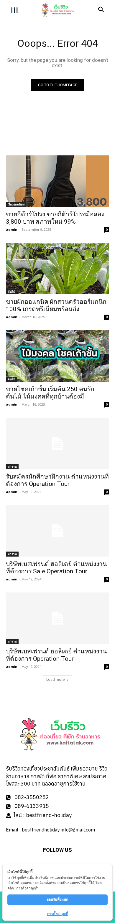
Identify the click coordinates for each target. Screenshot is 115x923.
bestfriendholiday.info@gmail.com (58, 830)
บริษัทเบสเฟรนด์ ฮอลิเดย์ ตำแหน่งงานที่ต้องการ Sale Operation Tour (56, 567)
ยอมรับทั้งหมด (57, 899)
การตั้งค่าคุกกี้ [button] (57, 914)
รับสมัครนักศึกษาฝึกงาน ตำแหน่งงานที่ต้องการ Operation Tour (57, 480)
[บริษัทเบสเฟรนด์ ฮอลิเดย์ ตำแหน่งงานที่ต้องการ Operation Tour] (57, 618)
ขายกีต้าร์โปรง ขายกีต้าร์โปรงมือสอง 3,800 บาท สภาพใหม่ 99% (55, 218)
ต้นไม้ (11, 292)
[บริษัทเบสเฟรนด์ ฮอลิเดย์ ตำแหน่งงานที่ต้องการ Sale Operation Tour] (57, 531)
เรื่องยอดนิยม (16, 204)
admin (11, 229)
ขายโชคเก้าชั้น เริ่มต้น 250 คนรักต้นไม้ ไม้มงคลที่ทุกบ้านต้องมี (50, 393)
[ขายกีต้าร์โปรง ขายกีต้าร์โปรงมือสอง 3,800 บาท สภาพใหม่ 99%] (57, 181)
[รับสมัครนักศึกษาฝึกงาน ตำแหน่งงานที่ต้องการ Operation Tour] (57, 443)
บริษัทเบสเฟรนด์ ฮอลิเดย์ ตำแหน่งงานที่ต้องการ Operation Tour (56, 655)
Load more (55, 679)
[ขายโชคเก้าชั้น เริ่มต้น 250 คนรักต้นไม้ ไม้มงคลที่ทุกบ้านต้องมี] (57, 356)
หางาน (12, 466)
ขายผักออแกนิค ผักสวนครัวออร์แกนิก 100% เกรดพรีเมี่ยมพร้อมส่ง (56, 305)
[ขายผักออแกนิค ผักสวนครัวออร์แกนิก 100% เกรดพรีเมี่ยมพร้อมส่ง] (57, 268)
